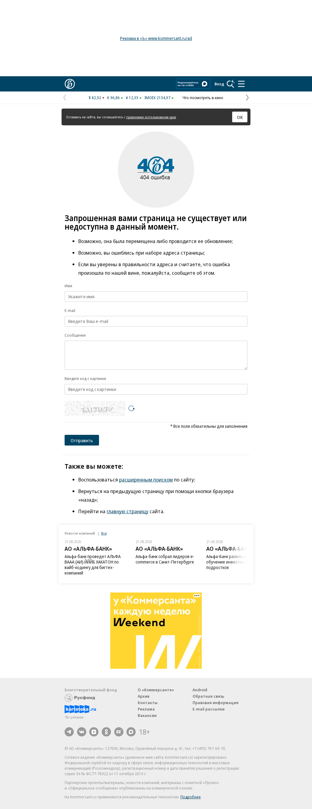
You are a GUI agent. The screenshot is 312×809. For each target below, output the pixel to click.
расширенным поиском (146, 479)
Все (104, 533)
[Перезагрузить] (131, 408)
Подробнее (190, 797)
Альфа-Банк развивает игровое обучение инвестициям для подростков (236, 561)
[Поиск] (230, 83)
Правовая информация (216, 702)
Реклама (146, 709)
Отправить (82, 440)
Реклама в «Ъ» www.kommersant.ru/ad (156, 38)
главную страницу (127, 511)
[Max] (131, 731)
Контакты (148, 702)
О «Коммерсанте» (156, 690)
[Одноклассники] (106, 731)
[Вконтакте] (81, 731)
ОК (240, 117)
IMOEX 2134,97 (157, 97)
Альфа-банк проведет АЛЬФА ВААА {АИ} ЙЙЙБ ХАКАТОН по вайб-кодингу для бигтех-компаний (93, 564)
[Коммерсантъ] (70, 84)
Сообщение (75, 335)
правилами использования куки (151, 117)
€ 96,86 (113, 97)
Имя (68, 285)
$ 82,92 (95, 97)
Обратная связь (208, 696)
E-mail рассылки (209, 709)
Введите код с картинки (85, 378)
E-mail (70, 310)
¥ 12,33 (132, 97)
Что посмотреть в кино (203, 97)
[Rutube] (118, 731)
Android (200, 690)
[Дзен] (93, 731)
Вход (219, 84)
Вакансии (147, 715)
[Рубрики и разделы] (241, 83)
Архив (143, 696)
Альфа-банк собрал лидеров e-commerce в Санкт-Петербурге (165, 559)
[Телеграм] (69, 731)
